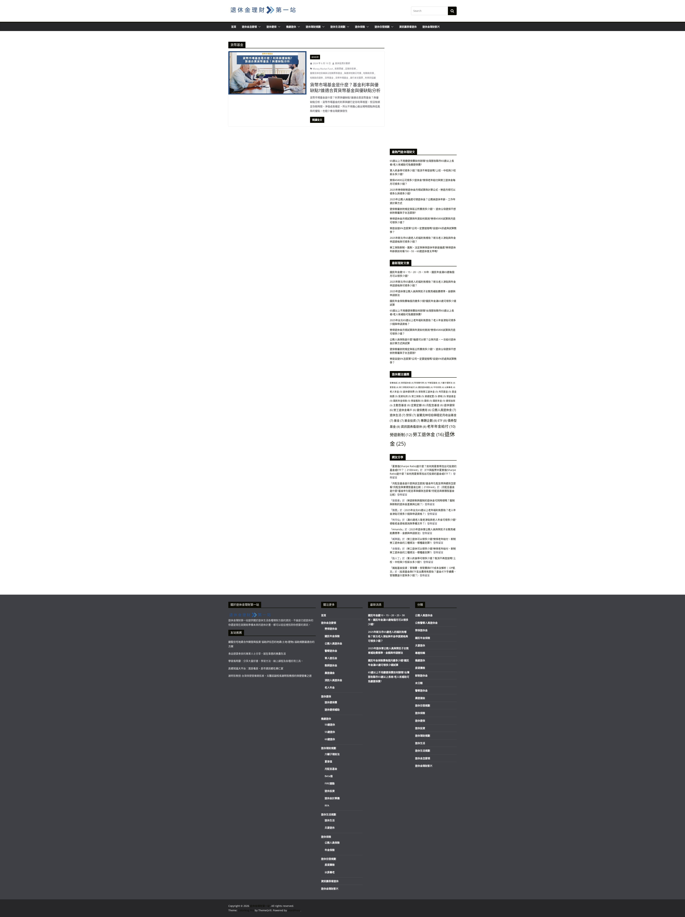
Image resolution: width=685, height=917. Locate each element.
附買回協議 (370, 77)
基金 (399, 421)
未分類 (419, 683)
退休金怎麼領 (249, 26)
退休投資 (315, 57)
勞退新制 (401, 434)
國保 (428, 400)
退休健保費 (410, 391)
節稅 (442, 396)
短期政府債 (368, 73)
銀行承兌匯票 (356, 77)
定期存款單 (350, 68)
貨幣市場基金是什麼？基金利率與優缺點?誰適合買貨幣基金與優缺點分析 (345, 87)
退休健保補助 (332, 709)
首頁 (233, 26)
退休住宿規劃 (382, 26)
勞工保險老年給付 (408, 387)
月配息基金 (434, 405)
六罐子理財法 (448, 383)
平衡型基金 (433, 383)
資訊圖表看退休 (408, 26)
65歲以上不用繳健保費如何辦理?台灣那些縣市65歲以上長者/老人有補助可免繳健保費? (388, 677)
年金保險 (330, 850)
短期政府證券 (316, 77)
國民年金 (439, 400)
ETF (442, 420)
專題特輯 (420, 653)
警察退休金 (331, 650)
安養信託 (395, 383)
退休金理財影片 (431, 26)
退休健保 (271, 26)
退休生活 (397, 415)
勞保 (411, 415)
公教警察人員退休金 (426, 622)
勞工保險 (418, 396)
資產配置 (431, 396)
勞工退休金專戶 (405, 410)
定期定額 (418, 405)
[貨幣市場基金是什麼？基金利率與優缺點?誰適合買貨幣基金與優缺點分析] (267, 72)
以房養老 (450, 387)
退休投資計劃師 (342, 63)
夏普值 (394, 387)
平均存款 (438, 387)
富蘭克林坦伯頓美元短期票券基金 (326, 73)
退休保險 (360, 26)
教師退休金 (331, 665)
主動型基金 (401, 405)
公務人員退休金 (444, 410)
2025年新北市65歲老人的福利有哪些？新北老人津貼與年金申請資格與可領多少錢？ (388, 636)
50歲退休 (330, 724)
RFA (327, 805)
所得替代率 (420, 383)
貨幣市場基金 (341, 77)
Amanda (397, 529)
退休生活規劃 (337, 26)
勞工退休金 (428, 434)
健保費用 (424, 410)
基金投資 (412, 421)
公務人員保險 (332, 842)
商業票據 (339, 68)
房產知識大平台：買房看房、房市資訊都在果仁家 (255, 668)
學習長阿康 (234, 661)
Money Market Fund (323, 68)
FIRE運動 (330, 783)
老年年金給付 (441, 426)
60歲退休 (330, 739)
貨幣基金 (329, 77)
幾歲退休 (291, 26)
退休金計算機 (332, 798)
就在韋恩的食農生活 (274, 653)
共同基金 (445, 391)
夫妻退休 (330, 827)
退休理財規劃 (313, 26)
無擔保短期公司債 (352, 73)
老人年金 (396, 391)
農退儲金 (330, 673)
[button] (259, 26)
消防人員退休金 (333, 680)
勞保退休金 (407, 383)
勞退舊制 (417, 400)
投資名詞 (404, 396)
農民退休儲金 (425, 387)
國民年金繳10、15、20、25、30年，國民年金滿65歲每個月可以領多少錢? (388, 620)
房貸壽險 (330, 864)
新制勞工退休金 (428, 391)
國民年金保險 (401, 400)
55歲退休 (330, 732)
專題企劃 (429, 420)
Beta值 (329, 776)
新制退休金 (421, 675)
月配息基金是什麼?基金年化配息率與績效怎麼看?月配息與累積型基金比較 (422, 490)
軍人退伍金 (331, 658)
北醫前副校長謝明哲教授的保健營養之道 (289, 675)
